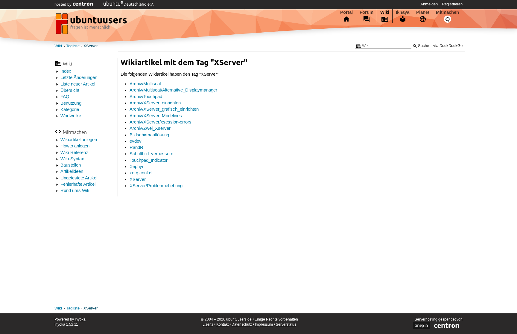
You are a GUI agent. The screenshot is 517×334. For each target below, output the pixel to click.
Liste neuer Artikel (77, 84)
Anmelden (429, 4)
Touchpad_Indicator (149, 160)
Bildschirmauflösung (149, 135)
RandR (136, 147)
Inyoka (80, 319)
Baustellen (70, 165)
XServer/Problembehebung (156, 186)
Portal (346, 12)
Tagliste (73, 46)
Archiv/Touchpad (146, 97)
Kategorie (69, 109)
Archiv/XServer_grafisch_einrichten (164, 109)
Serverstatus (286, 324)
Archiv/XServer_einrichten (155, 103)
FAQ (64, 97)
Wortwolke (70, 116)
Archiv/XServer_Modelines (156, 116)
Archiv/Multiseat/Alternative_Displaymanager (173, 90)
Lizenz (208, 324)
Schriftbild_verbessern (151, 154)
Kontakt (222, 324)
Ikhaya (402, 12)
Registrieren (452, 4)
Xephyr (137, 167)
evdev (136, 141)
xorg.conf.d (140, 173)
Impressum (264, 324)
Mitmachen (447, 12)
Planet (422, 12)
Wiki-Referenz (74, 152)
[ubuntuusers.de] (91, 25)
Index (65, 71)
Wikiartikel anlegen (78, 140)
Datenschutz (242, 324)
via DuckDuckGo (448, 46)
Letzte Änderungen (78, 77)
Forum (366, 12)
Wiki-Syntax (72, 159)
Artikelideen (71, 171)
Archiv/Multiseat (145, 84)
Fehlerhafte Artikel (77, 184)
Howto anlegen (74, 146)
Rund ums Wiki (75, 190)
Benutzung (70, 103)
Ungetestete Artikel (78, 178)
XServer (90, 46)
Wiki (384, 12)
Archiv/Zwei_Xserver (150, 128)
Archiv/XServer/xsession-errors (160, 122)
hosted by (63, 4)
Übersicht (69, 90)
